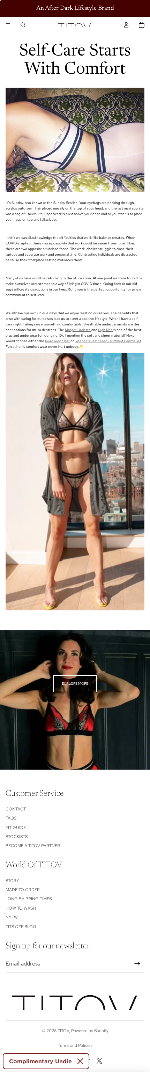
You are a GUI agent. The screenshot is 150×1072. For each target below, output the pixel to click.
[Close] (80, 1061)
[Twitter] (99, 1061)
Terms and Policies (75, 1045)
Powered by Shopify (89, 1031)
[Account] (126, 24)
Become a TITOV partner (33, 846)
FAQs (11, 818)
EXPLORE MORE (75, 683)
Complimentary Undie (40, 1061)
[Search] (23, 24)
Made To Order (23, 890)
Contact (16, 809)
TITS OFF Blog (21, 927)
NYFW (12, 917)
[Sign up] (137, 964)
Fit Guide (16, 827)
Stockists (17, 836)
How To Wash (21, 908)
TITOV (63, 1031)
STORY (12, 880)
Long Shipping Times (29, 899)
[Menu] (8, 25)
